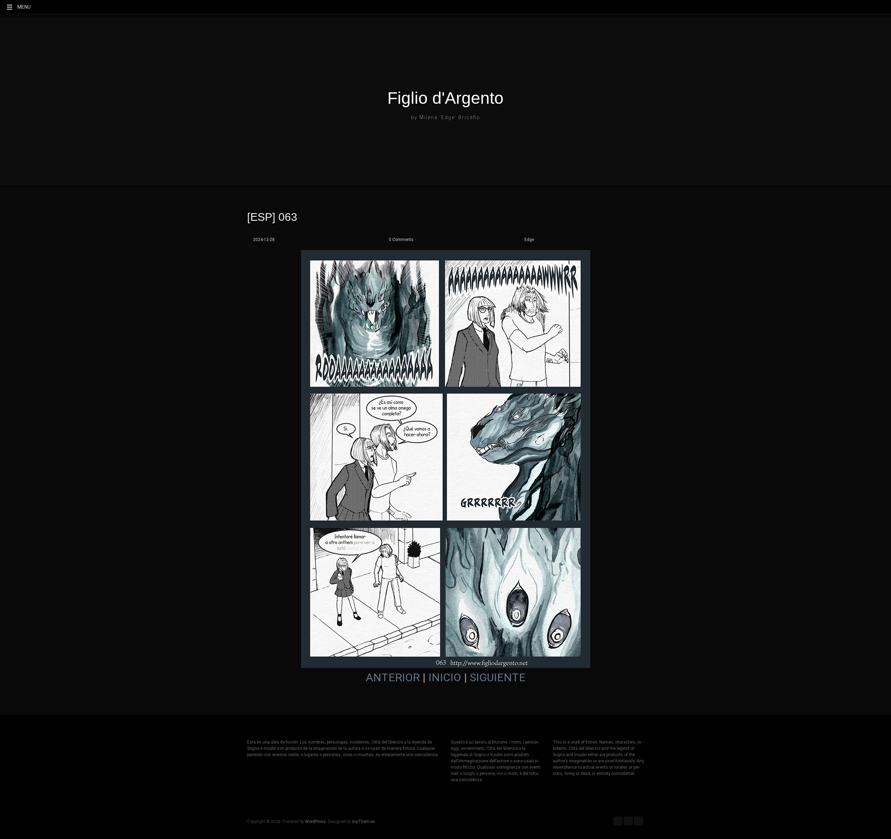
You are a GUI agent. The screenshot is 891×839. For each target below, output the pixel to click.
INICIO (444, 677)
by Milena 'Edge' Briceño (445, 117)
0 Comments (401, 239)
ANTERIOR (393, 677)
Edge (529, 239)
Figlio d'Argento (445, 98)
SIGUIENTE (498, 677)
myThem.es (363, 821)
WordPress (315, 821)
